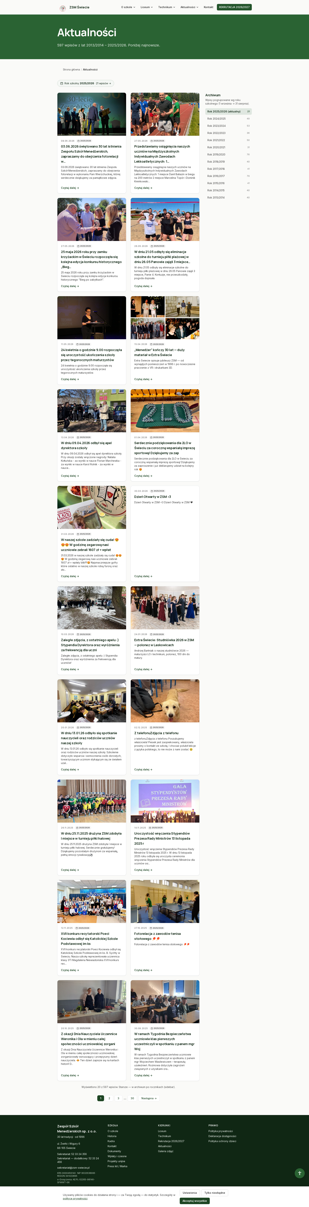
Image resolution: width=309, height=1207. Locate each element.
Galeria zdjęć (165, 1151)
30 (132, 1098)
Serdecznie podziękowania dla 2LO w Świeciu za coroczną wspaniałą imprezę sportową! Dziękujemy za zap (164, 448)
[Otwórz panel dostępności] (300, 1173)
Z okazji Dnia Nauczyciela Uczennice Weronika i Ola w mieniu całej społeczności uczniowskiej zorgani (89, 1039)
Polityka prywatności (221, 1131)
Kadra (111, 1141)
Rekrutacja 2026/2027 (171, 1141)
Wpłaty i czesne (117, 1156)
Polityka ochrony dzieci (222, 1141)
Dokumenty (114, 1151)
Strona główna (71, 69)
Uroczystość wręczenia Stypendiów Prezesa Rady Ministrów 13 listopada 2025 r (162, 838)
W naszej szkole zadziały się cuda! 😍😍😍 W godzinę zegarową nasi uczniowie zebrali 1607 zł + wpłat (90, 545)
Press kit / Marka (117, 1166)
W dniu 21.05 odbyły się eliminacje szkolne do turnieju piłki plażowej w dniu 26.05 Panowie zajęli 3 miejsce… (162, 257)
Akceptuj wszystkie (195, 1200)
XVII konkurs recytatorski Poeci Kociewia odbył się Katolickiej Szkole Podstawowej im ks (89, 938)
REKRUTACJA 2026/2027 (234, 7)
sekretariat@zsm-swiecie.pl (73, 1167)
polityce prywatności (75, 1198)
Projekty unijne (116, 1161)
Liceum (145, 7)
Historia (112, 1136)
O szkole (126, 7)
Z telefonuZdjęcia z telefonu (156, 733)
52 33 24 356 (79, 1154)
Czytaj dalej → (70, 187)
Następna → (149, 1098)
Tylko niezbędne (214, 1192)
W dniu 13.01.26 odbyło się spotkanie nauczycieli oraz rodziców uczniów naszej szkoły (89, 738)
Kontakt (208, 7)
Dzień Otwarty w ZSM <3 (152, 496)
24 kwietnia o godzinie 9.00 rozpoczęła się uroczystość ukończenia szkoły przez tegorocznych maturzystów (91, 355)
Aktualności (188, 7)
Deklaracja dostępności (222, 1136)
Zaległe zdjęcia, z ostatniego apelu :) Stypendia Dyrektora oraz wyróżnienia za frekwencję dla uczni (90, 645)
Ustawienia (190, 1192)
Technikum (165, 7)
